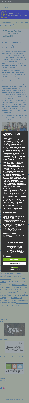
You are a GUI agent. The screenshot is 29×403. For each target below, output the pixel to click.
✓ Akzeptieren (14, 259)
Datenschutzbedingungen (14, 269)
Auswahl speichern (14, 263)
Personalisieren (14, 267)
